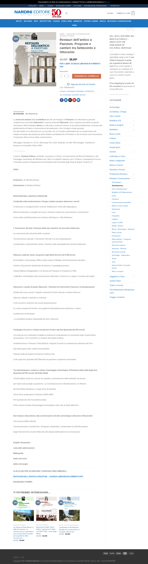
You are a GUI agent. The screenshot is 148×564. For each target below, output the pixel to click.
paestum (83, 95)
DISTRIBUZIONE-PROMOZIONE (95, 6)
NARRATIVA (77, 21)
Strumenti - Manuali (119, 248)
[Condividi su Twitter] (66, 100)
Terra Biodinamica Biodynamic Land (122, 291)
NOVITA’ (19, 21)
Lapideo (115, 219)
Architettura (45, 21)
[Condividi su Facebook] (62, 100)
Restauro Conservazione (120, 178)
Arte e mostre (115, 116)
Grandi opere (115, 147)
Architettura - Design (118, 112)
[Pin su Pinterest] (74, 100)
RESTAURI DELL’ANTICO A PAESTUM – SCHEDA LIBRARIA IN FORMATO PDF (48, 477)
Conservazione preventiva (121, 202)
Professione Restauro (118, 174)
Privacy (16, 557)
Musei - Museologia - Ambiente (123, 229)
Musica (103, 21)
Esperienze (116, 209)
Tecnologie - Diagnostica (121, 255)
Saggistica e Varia (117, 276)
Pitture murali (117, 232)
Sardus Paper (115, 281)
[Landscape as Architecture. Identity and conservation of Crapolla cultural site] (69, 510)
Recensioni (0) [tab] (32, 114)
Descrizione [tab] (18, 114)
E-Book (113, 138)
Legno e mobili (117, 222)
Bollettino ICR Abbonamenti (122, 192)
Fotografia (115, 216)
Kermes (113, 152)
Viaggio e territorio (117, 297)
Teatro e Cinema (91, 21)
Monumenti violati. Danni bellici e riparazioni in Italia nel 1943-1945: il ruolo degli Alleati (46, 530)
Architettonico (117, 186)
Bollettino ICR (115, 121)
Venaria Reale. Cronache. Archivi (121, 266)
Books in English (116, 125)
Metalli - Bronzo (117, 226)
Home (62, 34)
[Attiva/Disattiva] (134, 120)
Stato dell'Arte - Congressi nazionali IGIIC (121, 240)
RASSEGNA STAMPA (63, 6)
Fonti (114, 212)
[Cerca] (66, 13)
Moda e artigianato (117, 161)
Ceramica (115, 199)
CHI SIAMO (77, 6)
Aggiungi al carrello (86, 76)
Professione (116, 236)
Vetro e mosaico (118, 271)
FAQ (22, 557)
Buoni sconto (115, 134)
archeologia (67, 95)
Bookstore (114, 129)
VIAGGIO (56, 21)
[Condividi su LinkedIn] (78, 100)
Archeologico (116, 182)
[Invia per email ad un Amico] (70, 100)
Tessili (114, 258)
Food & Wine (66, 21)
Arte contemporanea (119, 189)
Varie (114, 262)
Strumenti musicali (118, 252)
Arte (36, 21)
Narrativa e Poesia (117, 170)
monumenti (75, 95)
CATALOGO (32, 6)
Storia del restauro (118, 245)
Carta (114, 196)
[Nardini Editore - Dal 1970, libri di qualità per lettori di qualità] (37, 13)
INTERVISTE (115, 6)
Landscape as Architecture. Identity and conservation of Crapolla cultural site (69, 529)
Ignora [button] (107, 2)
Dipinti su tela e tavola (120, 206)
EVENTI (50, 6)
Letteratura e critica (117, 156)
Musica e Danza (116, 165)
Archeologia (115, 107)
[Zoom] (16, 83)
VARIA (74, 25)
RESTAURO (28, 21)
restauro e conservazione (119, 21)
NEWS (41, 6)
